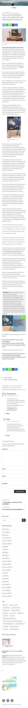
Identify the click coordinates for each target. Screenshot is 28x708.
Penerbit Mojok (13, 379)
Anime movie (13, 605)
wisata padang (14, 629)
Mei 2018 (4, 578)
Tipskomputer (14, 626)
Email (4, 476)
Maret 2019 (5, 558)
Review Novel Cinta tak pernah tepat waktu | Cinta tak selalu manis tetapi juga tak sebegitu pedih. (13, 344)
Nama (4, 469)
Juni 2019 (4, 549)
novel (6, 379)
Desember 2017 (6, 593)
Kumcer (12, 613)
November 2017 (6, 596)
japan (5, 613)
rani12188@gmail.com (12, 408)
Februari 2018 (5, 587)
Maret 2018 (5, 584)
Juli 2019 (4, 546)
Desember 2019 (6, 541)
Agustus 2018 (5, 570)
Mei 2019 (4, 552)
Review (10, 377)
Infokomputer (15, 610)
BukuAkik (6, 607)
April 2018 (4, 581)
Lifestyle (20, 613)
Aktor (5, 605)
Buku (5, 377)
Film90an (6, 610)
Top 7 (5, 629)
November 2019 (6, 543)
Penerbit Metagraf (8, 623)
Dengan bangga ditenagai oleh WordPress (11, 704)
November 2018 (6, 561)
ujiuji (17, 12)
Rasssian (7, 2)
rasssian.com (5, 655)
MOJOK (22, 67)
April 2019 (4, 555)
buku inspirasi (16, 607)
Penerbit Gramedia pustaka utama (12, 621)
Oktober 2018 (5, 564)
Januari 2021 (5, 532)
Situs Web (4, 483)
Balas (8, 413)
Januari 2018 (5, 590)
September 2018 (6, 567)
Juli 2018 (4, 573)
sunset (5, 626)
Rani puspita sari (11, 393)
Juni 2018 (4, 576)
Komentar (5, 449)
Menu (14, 7)
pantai (12, 615)
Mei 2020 (4, 535)
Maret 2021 (5, 529)
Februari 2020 (5, 538)
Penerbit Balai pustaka (9, 618)
